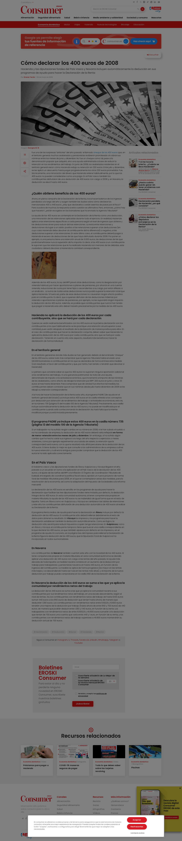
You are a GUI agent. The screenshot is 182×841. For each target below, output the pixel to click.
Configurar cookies (137, 833)
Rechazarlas (137, 826)
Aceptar (137, 820)
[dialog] (96, 826)
